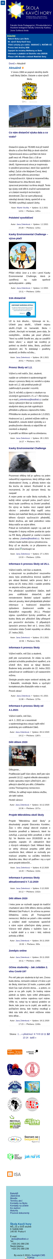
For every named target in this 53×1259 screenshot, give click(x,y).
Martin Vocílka (23, 208)
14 (27, 1038)
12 (48, 1034)
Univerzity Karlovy (43, 27)
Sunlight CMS (38, 1255)
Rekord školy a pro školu (18, 39)
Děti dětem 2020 (18, 742)
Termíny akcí (16, 1201)
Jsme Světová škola (19, 30)
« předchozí (27, 1034)
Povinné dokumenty (19, 1213)
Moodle (13, 1198)
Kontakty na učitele (19, 1206)
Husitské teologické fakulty (22, 27)
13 (24, 1038)
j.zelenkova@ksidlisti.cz (29, 399)
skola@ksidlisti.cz (19, 1239)
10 (42, 1034)
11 (45, 1034)
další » (33, 1038)
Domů (12, 63)
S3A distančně (17, 298)
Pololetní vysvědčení (21, 217)
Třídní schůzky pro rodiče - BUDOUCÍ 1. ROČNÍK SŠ (30, 45)
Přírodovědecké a (44, 25)
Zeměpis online (18, 950)
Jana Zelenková (23, 224)
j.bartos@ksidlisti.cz (29, 538)
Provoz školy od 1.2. (20, 367)
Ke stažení (15, 1208)
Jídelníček (15, 1196)
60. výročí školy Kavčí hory (19, 42)
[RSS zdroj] (23, 67)
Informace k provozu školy (24, 647)
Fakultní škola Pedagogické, (22, 25)
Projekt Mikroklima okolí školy (26, 814)
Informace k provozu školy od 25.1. (29, 564)
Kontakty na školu (18, 1203)
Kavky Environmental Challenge (27, 448)
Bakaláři (14, 1193)
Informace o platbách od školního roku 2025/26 (27, 54)
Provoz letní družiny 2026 (18, 48)
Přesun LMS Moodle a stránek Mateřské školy (27, 57)
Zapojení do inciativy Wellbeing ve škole (25, 51)
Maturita (14, 1210)
